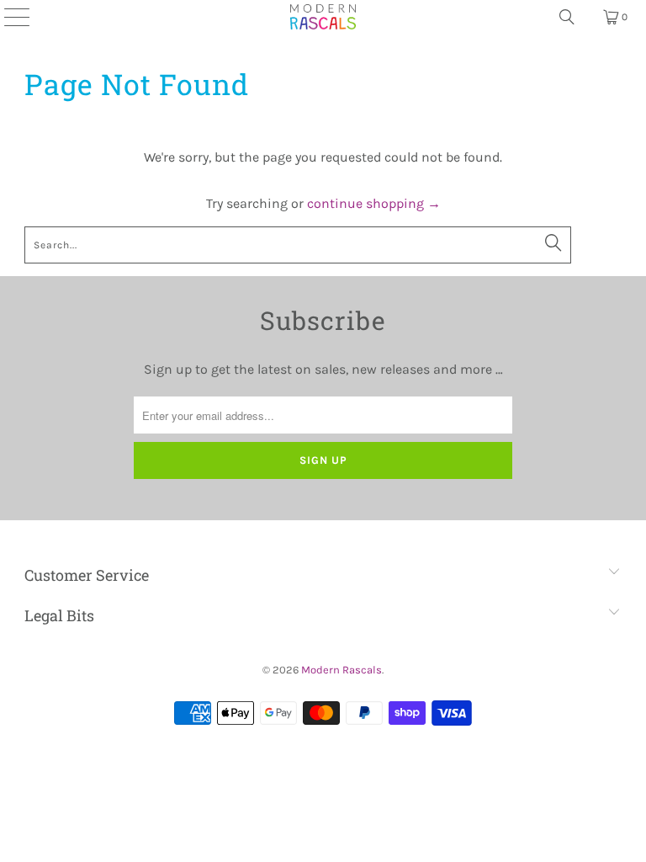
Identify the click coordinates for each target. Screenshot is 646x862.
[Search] (567, 17)
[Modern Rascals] (323, 17)
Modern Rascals (341, 669)
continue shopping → (374, 203)
